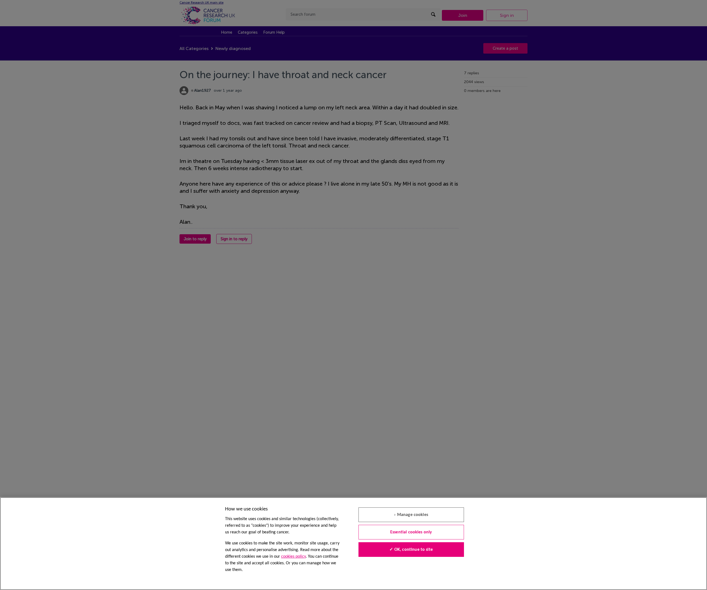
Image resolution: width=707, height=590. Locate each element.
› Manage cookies (411, 515)
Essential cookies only (411, 532)
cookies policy (293, 556)
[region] (353, 543)
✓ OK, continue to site (411, 549)
